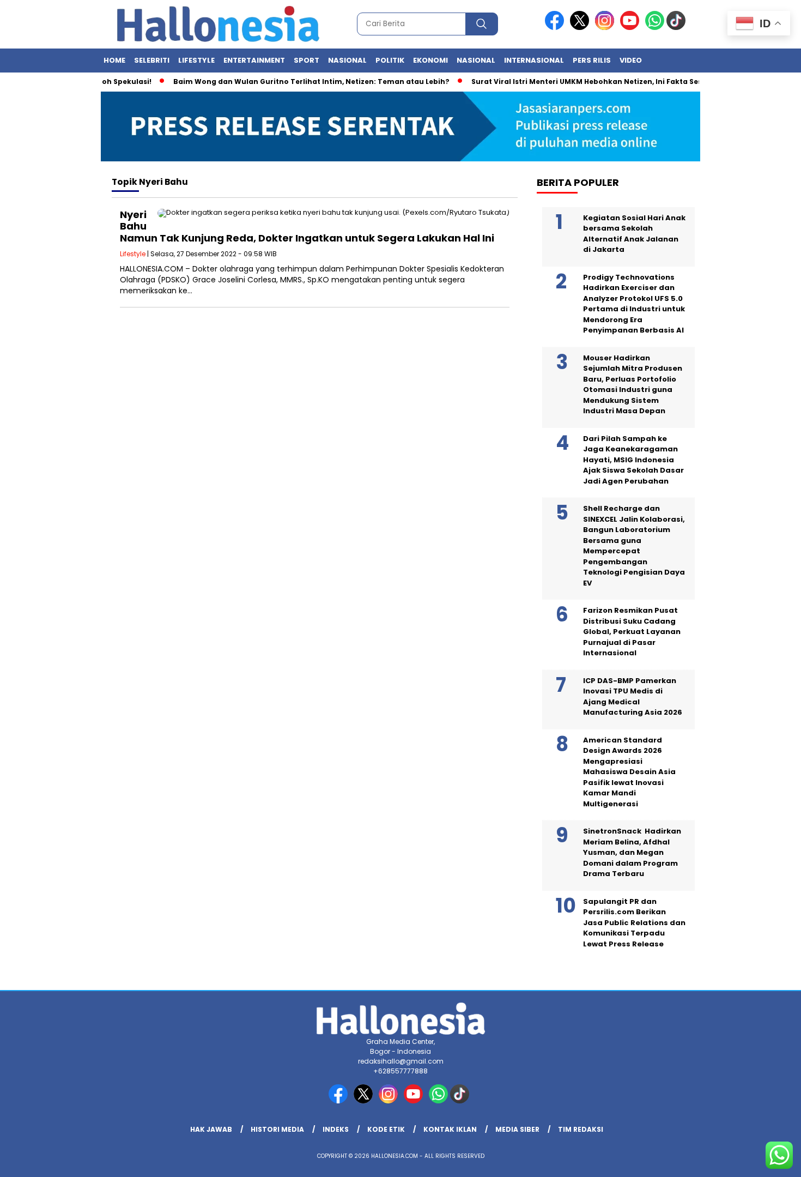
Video (631, 60)
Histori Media (277, 1129)
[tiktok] (677, 27)
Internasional (534, 60)
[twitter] (581, 27)
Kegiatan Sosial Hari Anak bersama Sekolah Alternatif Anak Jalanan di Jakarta (634, 234)
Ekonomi (430, 60)
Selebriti (151, 60)
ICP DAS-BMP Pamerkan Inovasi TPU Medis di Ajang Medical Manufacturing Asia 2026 (632, 696)
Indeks (336, 1129)
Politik (389, 60)
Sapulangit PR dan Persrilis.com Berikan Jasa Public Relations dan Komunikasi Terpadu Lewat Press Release (634, 922)
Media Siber (517, 1129)
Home (114, 60)
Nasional (347, 60)
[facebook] (556, 27)
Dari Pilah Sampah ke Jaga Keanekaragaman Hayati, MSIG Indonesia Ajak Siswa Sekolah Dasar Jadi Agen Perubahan (633, 459)
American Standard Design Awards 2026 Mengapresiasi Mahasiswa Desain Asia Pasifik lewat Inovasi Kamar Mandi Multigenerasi (629, 772)
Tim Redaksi (580, 1129)
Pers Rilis (592, 60)
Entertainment (254, 60)
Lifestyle (196, 60)
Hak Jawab (211, 1129)
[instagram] (606, 27)
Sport (306, 60)
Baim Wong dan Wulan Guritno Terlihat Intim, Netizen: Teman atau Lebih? (294, 81)
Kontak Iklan (450, 1129)
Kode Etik (386, 1129)
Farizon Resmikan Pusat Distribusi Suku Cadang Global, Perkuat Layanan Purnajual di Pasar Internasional (632, 631)
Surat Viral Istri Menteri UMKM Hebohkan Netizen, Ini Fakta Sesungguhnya (591, 81)
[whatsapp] (654, 27)
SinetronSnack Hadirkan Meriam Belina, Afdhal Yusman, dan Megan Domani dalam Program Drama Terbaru (632, 852)
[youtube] (631, 27)
